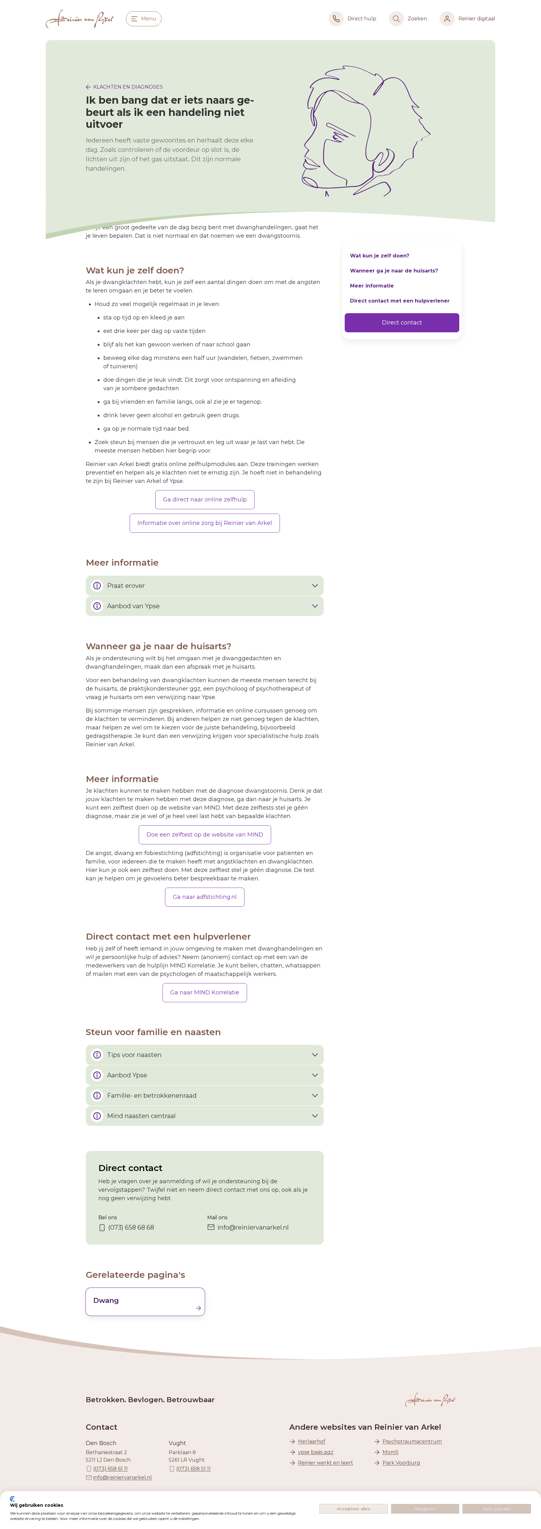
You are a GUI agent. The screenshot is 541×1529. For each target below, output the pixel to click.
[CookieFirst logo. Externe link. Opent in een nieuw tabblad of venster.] (12, 1499)
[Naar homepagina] (79, 19)
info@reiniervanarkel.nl (253, 1227)
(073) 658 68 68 (131, 1227)
